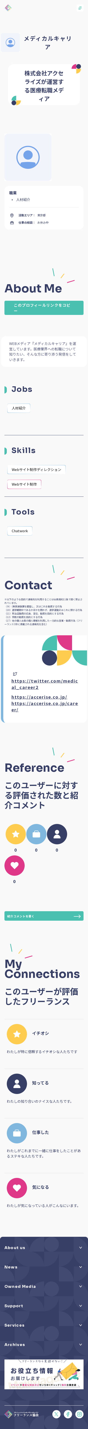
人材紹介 (19, 407)
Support (13, 1305)
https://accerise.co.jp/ (39, 697)
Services (14, 1325)
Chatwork (20, 530)
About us (15, 1247)
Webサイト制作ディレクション (36, 469)
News (11, 1267)
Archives (14, 1344)
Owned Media (20, 1286)
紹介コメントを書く (21, 916)
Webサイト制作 (24, 484)
